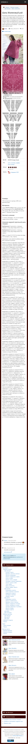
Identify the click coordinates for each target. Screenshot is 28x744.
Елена (5, 540)
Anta (5, 548)
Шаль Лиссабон (12, 648)
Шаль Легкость (12, 665)
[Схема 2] (12, 106)
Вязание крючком (7, 614)
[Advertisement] (13, 186)
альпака (13, 163)
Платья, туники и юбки (11, 582)
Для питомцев (8, 612)
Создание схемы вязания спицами (12, 719)
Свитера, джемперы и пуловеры (14, 606)
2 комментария (7, 31)
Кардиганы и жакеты (11, 593)
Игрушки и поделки (8, 620)
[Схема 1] (12, 97)
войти (12, 555)
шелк (9, 163)
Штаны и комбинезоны (11, 600)
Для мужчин (7, 588)
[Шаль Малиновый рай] (12, 50)
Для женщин (7, 8)
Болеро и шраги (10, 572)
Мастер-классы (6, 629)
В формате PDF (15, 172)
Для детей (7, 597)
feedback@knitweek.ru (18, 735)
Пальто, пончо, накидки (11, 579)
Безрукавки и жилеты (11, 590)
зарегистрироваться (8, 557)
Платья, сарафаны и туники (12, 605)
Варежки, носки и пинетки (12, 602)
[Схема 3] (12, 126)
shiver (5, 28)
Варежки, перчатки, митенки (12, 573)
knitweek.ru (4, 2)
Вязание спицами (14, 7)
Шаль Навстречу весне (14, 639)
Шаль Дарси (12, 674)
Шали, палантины (16, 8)
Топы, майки (9, 584)
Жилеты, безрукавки (11, 575)
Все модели (5, 567)
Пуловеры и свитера (11, 594)
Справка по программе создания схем (13, 721)
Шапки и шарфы (10, 608)
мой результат (7, 552)
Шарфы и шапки (10, 596)
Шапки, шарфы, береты (11, 587)
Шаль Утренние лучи (14, 657)
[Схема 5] (12, 153)
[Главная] (3, 7)
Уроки (3, 624)
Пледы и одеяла (10, 609)
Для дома (7, 611)
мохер (12, 164)
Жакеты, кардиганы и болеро (13, 603)
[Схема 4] (12, 144)
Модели (7, 7)
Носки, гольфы (9, 578)
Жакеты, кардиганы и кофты (13, 576)
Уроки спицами (7, 625)
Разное (5, 621)
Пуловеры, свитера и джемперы (13, 581)
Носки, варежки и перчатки (12, 591)
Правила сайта (7, 723)
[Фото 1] (12, 80)
